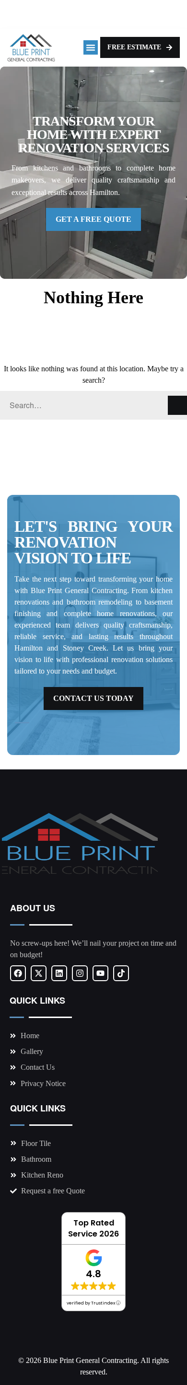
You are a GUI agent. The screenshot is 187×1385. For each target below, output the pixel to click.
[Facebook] (18, 973)
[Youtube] (100, 973)
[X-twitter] (39, 973)
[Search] (177, 405)
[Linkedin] (59, 973)
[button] (90, 47)
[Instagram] (80, 973)
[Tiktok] (121, 973)
